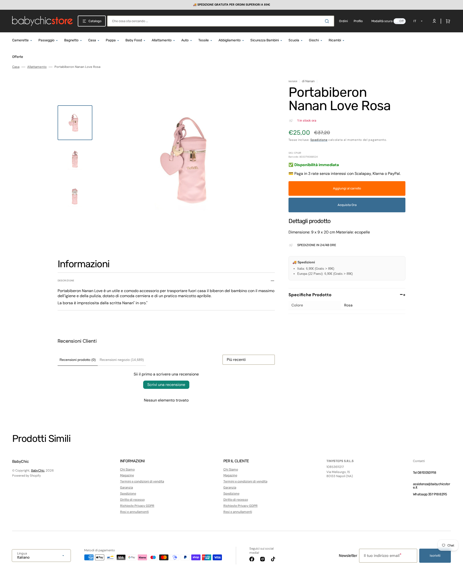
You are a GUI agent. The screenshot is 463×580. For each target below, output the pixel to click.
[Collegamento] (231, 5)
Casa (15, 67)
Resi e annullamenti (134, 512)
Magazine (127, 475)
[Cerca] (328, 21)
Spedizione (318, 140)
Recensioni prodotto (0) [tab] (78, 360)
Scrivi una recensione (166, 384)
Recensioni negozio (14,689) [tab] (122, 360)
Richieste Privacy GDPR (137, 506)
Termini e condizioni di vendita (142, 481)
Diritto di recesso (132, 499)
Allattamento (37, 67)
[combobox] (220, 21)
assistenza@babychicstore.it (431, 486)
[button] (447, 21)
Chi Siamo (127, 469)
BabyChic (37, 470)
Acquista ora (347, 205)
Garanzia (126, 487)
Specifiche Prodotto (347, 294)
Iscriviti (435, 555)
